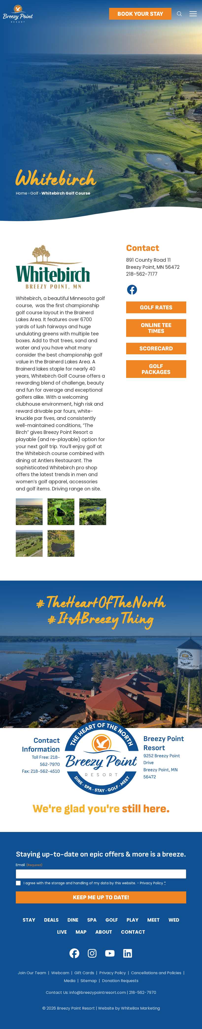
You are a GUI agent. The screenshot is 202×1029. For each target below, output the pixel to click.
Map (81, 932)
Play (132, 920)
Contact (133, 932)
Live (62, 932)
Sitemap (89, 981)
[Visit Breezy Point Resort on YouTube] (110, 953)
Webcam (60, 973)
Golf (34, 193)
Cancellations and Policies (156, 973)
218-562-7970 (142, 992)
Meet (153, 920)
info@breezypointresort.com (97, 992)
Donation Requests (120, 981)
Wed (173, 920)
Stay (29, 920)
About (103, 932)
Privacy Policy (151, 883)
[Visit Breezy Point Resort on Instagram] (92, 953)
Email (29, 864)
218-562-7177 (141, 274)
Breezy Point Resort (76, 1008)
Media (69, 981)
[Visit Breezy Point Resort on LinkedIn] (128, 953)
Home (21, 193)
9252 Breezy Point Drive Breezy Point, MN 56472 (163, 758)
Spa (92, 920)
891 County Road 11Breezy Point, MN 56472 (153, 264)
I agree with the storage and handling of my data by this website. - (95, 883)
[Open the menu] (193, 14)
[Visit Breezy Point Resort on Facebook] (74, 953)
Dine (72, 920)
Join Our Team (32, 973)
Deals (51, 920)
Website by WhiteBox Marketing (129, 1008)
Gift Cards (84, 973)
